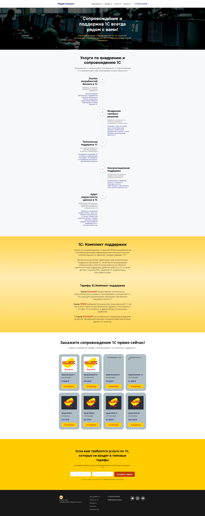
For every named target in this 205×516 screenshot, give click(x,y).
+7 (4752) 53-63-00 (114, 497)
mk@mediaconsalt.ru (115, 500)
